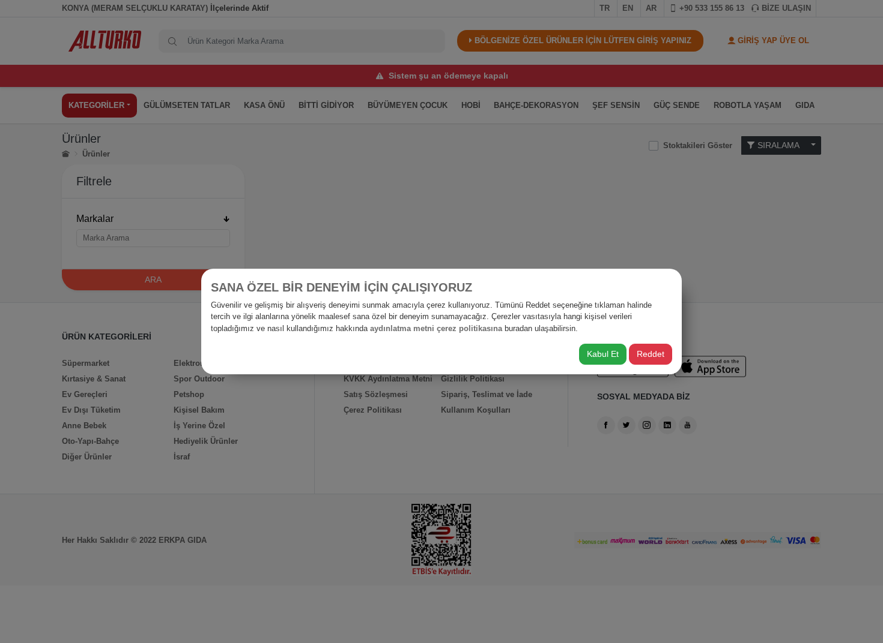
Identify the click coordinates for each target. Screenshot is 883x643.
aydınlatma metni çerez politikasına (436, 328)
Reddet (650, 354)
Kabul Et (603, 354)
